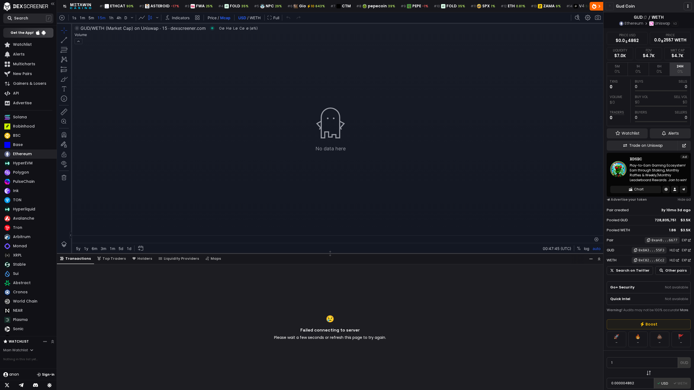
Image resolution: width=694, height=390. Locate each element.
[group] (649, 324)
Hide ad (684, 199)
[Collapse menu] (53, 3)
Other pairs (676, 270)
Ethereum (634, 23)
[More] (688, 6)
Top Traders (114, 258)
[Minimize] (591, 258)
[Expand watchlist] (53, 341)
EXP (684, 240)
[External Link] (684, 146)
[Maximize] (599, 258)
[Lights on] (50, 385)
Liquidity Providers (181, 258)
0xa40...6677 (664, 240)
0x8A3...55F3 (651, 250)
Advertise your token (629, 199)
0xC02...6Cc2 (651, 260)
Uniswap (662, 23)
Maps (216, 258)
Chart (639, 189)
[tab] (617, 69)
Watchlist (19, 341)
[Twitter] (7, 385)
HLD (672, 250)
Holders (144, 258)
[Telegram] (21, 385)
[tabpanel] (649, 101)
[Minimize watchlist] (45, 341)
